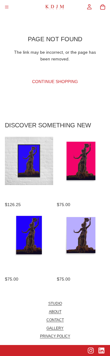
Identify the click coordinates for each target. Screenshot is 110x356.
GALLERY (55, 328)
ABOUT (55, 312)
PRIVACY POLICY (55, 336)
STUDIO (55, 303)
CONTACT (55, 320)
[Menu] (6, 7)
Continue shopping (55, 81)
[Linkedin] (101, 350)
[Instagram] (90, 350)
